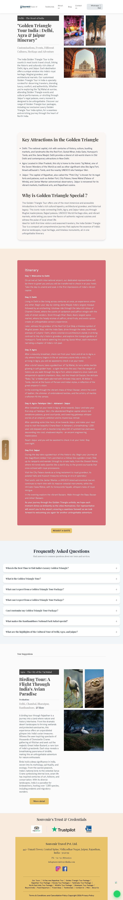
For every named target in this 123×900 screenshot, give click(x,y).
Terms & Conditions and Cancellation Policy (48, 895)
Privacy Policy (88, 895)
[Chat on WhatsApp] (117, 894)
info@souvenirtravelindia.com (61, 862)
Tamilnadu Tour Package (81, 883)
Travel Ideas (56, 888)
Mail (99, 8)
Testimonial (49, 7)
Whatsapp (95, 5)
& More (40, 707)
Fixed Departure (43, 888)
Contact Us (80, 888)
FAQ (88, 888)
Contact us (78, 6)
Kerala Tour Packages (61, 883)
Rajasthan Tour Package (40, 883)
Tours (33, 7)
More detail (39, 801)
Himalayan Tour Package (83, 885)
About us (60, 6)
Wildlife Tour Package (63, 885)
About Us (95, 888)
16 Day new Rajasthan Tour (53, 880)
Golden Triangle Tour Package (78, 880)
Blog (69, 7)
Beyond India (30, 888)
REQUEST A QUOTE (61, 530)
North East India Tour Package (41, 885)
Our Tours (36, 880)
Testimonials (68, 888)
